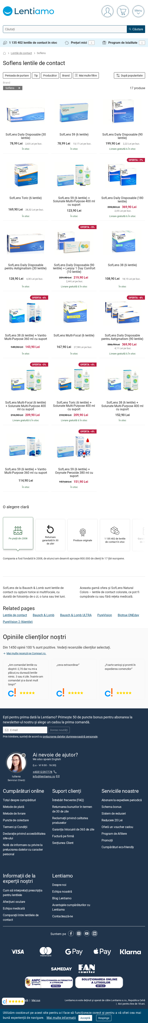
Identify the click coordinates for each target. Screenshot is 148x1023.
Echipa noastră (62, 892)
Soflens (9, 88)
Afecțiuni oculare (14, 902)
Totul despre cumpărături (19, 800)
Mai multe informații (61, 1018)
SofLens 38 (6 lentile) (122, 265)
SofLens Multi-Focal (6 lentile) (74, 335)
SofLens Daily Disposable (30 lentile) (26, 136)
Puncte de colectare (16, 820)
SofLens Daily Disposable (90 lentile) (122, 136)
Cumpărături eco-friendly (118, 847)
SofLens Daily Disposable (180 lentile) (122, 199)
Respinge (103, 1018)
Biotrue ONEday (128, 615)
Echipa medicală (14, 908)
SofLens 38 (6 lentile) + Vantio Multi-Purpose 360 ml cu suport (25, 337)
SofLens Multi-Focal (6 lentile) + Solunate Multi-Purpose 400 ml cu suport (25, 406)
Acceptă (85, 1018)
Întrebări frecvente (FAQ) (68, 800)
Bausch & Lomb (43, 615)
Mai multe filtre (87, 75)
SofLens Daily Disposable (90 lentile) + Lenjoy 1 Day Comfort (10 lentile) (74, 268)
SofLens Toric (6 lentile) (25, 198)
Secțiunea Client (62, 843)
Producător (50, 75)
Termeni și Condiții (15, 827)
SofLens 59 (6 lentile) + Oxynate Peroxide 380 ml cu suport (74, 473)
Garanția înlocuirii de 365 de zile (73, 829)
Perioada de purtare (17, 75)
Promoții (107, 840)
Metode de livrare (14, 814)
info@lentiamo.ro (44, 776)
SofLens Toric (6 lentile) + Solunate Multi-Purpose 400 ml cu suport (74, 406)
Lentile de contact (21, 53)
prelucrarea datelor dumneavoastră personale (70, 736)
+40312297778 (42, 772)
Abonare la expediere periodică (122, 800)
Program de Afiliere (114, 834)
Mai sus (36, 1000)
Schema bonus (111, 807)
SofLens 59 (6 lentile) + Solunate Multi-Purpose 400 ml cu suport (74, 201)
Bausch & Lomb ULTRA (76, 615)
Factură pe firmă (63, 836)
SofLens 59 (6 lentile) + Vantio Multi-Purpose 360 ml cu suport (25, 471)
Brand (66, 75)
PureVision (104, 615)
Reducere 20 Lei (112, 820)
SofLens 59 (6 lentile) (74, 134)
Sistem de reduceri (114, 814)
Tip (36, 75)
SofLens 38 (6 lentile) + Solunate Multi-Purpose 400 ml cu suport (122, 406)
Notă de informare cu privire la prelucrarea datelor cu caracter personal (23, 849)
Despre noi (59, 885)
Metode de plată (13, 807)
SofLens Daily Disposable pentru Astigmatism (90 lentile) (122, 337)
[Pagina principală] (4, 53)
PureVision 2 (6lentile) (18, 622)
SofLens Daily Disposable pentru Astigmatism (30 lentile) (26, 266)
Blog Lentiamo (61, 898)
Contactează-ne (62, 916)
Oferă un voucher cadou (117, 827)
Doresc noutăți (59, 730)
